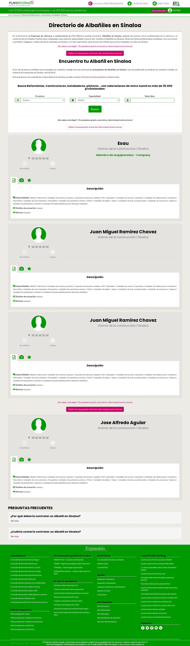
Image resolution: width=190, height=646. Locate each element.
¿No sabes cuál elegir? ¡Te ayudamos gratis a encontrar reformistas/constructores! (95, 46)
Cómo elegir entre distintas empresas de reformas (158, 594)
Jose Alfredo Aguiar (123, 422)
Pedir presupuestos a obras (20, 614)
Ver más (15, 520)
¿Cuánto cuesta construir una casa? (153, 574)
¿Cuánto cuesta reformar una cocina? (154, 613)
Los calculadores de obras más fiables (110, 560)
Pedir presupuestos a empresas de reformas (26, 618)
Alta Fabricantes (103, 614)
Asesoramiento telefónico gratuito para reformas (71, 593)
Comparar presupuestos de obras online (68, 601)
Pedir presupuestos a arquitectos (22, 625)
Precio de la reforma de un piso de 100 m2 (155, 584)
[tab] (14, 180)
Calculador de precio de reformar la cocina (25, 567)
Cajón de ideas (140, 4)
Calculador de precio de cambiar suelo (23, 591)
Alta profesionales (159, 10)
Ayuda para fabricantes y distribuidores (111, 587)
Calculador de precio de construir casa (23, 564)
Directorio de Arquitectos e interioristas (100, 77)
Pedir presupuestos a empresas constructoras (26, 622)
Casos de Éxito (102, 567)
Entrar (176, 10)
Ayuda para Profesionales (106, 583)
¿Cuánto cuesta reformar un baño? (153, 609)
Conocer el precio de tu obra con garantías (69, 589)
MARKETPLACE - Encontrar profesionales (69, 560)
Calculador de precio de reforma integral (24, 560)
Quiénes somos (102, 564)
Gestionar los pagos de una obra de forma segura (71, 608)
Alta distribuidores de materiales (109, 618)
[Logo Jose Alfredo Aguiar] (39, 425)
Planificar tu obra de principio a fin (66, 585)
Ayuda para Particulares (105, 579)
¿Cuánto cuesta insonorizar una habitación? (156, 602)
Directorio (163, 4)
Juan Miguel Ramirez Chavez (123, 232)
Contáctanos (101, 595)
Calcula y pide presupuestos (108, 4)
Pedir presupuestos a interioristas (22, 629)
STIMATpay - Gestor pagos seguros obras (68, 567)
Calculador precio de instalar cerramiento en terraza (29, 602)
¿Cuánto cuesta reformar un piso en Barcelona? (157, 564)
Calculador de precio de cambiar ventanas (25, 587)
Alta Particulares (103, 606)
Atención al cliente (103, 591)
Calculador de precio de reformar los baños (25, 571)
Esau (123, 143)
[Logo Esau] (39, 146)
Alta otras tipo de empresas (107, 622)
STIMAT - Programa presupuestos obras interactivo (72, 564)
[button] (176, 3)
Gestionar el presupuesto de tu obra (66, 605)
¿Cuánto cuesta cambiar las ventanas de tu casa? (158, 605)
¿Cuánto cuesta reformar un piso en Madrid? (156, 560)
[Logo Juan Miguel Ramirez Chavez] (39, 234)
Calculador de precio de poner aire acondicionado (27, 583)
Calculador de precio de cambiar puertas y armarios (28, 594)
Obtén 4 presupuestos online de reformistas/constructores (95, 53)
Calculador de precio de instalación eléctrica (26, 575)
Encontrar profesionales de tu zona (66, 597)
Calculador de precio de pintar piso (22, 598)
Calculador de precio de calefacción (23, 579)
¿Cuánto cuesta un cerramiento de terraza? (156, 617)
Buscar (95, 109)
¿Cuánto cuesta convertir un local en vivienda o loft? (159, 598)
